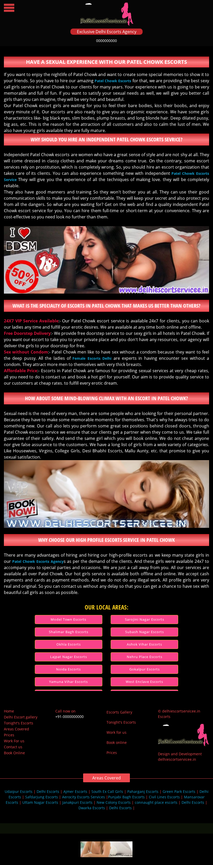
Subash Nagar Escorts (144, 631)
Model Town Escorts (68, 619)
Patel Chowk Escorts (113, 80)
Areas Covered (16, 728)
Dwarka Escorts (92, 807)
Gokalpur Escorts (144, 669)
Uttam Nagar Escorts (40, 802)
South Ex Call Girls (107, 791)
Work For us (14, 740)
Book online (116, 742)
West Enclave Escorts (144, 681)
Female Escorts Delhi (91, 358)
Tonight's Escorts (18, 723)
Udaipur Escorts (18, 791)
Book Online (14, 752)
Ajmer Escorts (75, 791)
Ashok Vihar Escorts (144, 644)
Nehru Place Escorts (144, 656)
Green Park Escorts (179, 791)
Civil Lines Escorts (164, 796)
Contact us (13, 746)
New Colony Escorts (114, 802)
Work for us (116, 732)
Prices (9, 734)
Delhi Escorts (48, 791)
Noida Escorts (68, 669)
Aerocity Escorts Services (83, 796)
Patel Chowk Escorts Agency (38, 561)
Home (9, 711)
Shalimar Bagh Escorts (68, 631)
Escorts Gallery (119, 712)
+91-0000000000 (69, 716)
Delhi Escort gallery (20, 717)
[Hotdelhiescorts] (106, 854)
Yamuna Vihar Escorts (68, 681)
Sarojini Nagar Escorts (144, 619)
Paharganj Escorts (142, 791)
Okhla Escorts (68, 644)
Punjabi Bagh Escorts (126, 796)
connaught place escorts (156, 802)
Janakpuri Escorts (77, 802)
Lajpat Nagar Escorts (68, 656)
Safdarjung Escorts (41, 796)
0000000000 (106, 40)
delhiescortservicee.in (177, 759)
